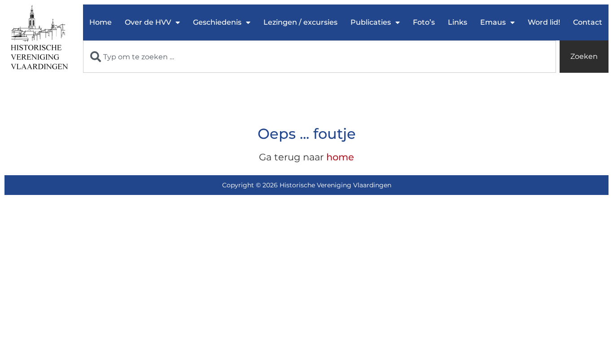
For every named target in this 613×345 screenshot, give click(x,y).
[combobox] (319, 56)
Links (457, 22)
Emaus (493, 22)
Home (100, 22)
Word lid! (544, 22)
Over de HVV (148, 22)
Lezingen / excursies (300, 22)
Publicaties (370, 22)
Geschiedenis (217, 22)
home (340, 157)
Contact (587, 22)
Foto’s (424, 22)
